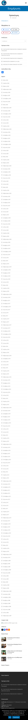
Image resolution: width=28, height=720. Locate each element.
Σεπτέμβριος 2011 (7, 496)
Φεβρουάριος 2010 (7, 554)
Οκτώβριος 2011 (6, 493)
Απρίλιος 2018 (6, 288)
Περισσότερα (16, 717)
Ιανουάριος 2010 (6, 557)
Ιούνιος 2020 (5, 230)
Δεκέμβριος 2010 (6, 524)
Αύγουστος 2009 (6, 572)
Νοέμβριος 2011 (6, 490)
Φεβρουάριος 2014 (7, 407)
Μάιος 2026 (5, 80)
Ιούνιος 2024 (5, 123)
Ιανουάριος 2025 (6, 110)
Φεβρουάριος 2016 (7, 355)
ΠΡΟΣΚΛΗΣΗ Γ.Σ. (4, 20)
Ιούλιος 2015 (5, 361)
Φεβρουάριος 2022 (7, 193)
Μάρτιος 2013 (6, 441)
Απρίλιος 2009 (6, 585)
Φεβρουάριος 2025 (7, 107)
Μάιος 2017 (5, 315)
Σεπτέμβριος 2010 (7, 533)
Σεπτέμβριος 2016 (7, 334)
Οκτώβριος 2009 (6, 566)
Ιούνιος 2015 (5, 364)
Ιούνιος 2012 (5, 468)
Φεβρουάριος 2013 (7, 444)
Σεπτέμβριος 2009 (7, 569)
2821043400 (8, 705)
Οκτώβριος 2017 (6, 303)
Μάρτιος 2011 (6, 514)
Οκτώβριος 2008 (6, 603)
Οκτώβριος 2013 (6, 419)
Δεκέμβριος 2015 (6, 358)
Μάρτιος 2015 (6, 374)
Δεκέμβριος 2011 (6, 487)
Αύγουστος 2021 (6, 205)
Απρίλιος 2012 (6, 475)
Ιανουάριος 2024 (6, 132)
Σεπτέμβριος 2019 (7, 251)
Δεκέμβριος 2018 (6, 269)
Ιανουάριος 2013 (6, 447)
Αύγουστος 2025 (6, 101)
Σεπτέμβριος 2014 (7, 389)
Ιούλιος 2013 (5, 429)
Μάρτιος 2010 (6, 551)
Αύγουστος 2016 (6, 337)
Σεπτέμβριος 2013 (7, 422)
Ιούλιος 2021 (5, 208)
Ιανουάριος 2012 (6, 484)
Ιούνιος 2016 (5, 343)
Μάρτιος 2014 (6, 404)
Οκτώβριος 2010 (6, 530)
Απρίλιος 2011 (6, 511)
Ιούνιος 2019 (5, 257)
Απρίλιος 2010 (6, 548)
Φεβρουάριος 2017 (7, 325)
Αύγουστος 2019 (6, 254)
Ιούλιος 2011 (5, 502)
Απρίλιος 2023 (6, 159)
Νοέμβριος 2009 (6, 563)
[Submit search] (25, 41)
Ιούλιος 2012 (5, 465)
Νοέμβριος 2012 (6, 453)
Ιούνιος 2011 (5, 505)
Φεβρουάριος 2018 (7, 294)
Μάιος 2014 (5, 398)
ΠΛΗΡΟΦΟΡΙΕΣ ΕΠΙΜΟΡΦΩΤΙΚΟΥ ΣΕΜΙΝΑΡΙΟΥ (13, 58)
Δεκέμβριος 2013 (6, 413)
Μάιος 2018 (5, 285)
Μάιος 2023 (5, 156)
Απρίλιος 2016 (6, 349)
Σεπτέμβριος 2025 (7, 98)
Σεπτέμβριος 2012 (7, 459)
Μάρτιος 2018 (6, 291)
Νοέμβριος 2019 (6, 245)
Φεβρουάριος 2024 (7, 129)
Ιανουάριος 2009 (6, 594)
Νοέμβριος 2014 (6, 383)
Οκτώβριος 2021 (6, 202)
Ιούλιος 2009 (5, 576)
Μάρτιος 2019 (6, 263)
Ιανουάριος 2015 (6, 380)
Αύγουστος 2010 (6, 536)
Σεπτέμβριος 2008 (7, 606)
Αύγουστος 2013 (6, 426)
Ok (9, 717)
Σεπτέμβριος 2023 (7, 144)
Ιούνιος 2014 (5, 395)
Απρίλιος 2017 (6, 318)
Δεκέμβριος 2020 (6, 217)
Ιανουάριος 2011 (6, 520)
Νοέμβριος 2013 (6, 416)
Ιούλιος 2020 (5, 227)
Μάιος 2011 (5, 508)
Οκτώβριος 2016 (6, 331)
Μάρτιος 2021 (6, 214)
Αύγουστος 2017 (6, 309)
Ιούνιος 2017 (5, 312)
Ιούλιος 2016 (5, 340)
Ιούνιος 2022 (5, 184)
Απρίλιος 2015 (6, 371)
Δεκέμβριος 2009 (6, 560)
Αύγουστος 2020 (6, 224)
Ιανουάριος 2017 (6, 328)
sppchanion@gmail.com (9, 708)
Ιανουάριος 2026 (6, 92)
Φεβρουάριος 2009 (7, 591)
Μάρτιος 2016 (6, 352)
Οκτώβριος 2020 (6, 221)
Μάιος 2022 (5, 187)
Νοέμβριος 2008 (6, 600)
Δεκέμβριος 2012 (6, 450)
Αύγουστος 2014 (6, 392)
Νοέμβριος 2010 (6, 527)
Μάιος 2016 (5, 346)
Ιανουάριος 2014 (6, 410)
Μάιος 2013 (5, 435)
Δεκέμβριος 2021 (6, 199)
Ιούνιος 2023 (5, 153)
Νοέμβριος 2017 (6, 300)
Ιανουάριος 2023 (6, 169)
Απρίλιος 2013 (6, 438)
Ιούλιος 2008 (5, 612)
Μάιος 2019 (5, 260)
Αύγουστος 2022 (6, 178)
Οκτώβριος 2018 (6, 276)
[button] (26, 3)
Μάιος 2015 (5, 367)
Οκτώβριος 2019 (6, 248)
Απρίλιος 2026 (6, 83)
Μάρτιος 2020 (6, 236)
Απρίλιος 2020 (6, 233)
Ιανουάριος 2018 (6, 297)
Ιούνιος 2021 (5, 211)
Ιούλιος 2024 (5, 120)
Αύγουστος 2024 (6, 116)
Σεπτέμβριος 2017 (7, 306)
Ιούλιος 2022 (5, 181)
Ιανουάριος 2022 (6, 196)
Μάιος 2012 (5, 471)
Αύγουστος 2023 (6, 147)
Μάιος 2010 (5, 545)
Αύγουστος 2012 (6, 462)
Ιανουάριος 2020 (6, 242)
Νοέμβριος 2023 (6, 138)
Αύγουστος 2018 (6, 279)
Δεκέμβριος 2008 (6, 597)
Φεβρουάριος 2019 (7, 266)
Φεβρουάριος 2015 (7, 377)
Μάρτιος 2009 (6, 588)
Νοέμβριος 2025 (6, 95)
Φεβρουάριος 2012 (7, 481)
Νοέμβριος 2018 (6, 273)
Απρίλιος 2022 (6, 190)
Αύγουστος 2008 (6, 609)
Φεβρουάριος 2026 (7, 89)
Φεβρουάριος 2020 (7, 239)
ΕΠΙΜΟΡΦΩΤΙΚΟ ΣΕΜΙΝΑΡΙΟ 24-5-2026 (11, 61)
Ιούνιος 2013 (5, 432)
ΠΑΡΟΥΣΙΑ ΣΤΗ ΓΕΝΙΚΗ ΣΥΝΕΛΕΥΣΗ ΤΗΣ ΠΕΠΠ (12, 64)
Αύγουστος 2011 (6, 499)
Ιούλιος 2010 (5, 539)
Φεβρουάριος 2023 (7, 165)
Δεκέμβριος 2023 (6, 135)
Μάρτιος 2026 (6, 86)
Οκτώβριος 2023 (6, 141)
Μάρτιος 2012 (6, 478)
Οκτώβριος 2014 (6, 386)
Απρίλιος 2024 (6, 126)
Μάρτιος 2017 (6, 322)
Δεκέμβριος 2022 (6, 172)
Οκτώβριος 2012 (6, 456)
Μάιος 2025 (5, 104)
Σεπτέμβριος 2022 (7, 175)
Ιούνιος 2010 (5, 542)
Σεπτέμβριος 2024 (7, 113)
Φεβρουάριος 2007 (7, 615)
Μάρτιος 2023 (6, 162)
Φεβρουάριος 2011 (7, 517)
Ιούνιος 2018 (5, 282)
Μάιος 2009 (5, 582)
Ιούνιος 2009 (5, 579)
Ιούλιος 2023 (5, 150)
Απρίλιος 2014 (6, 401)
